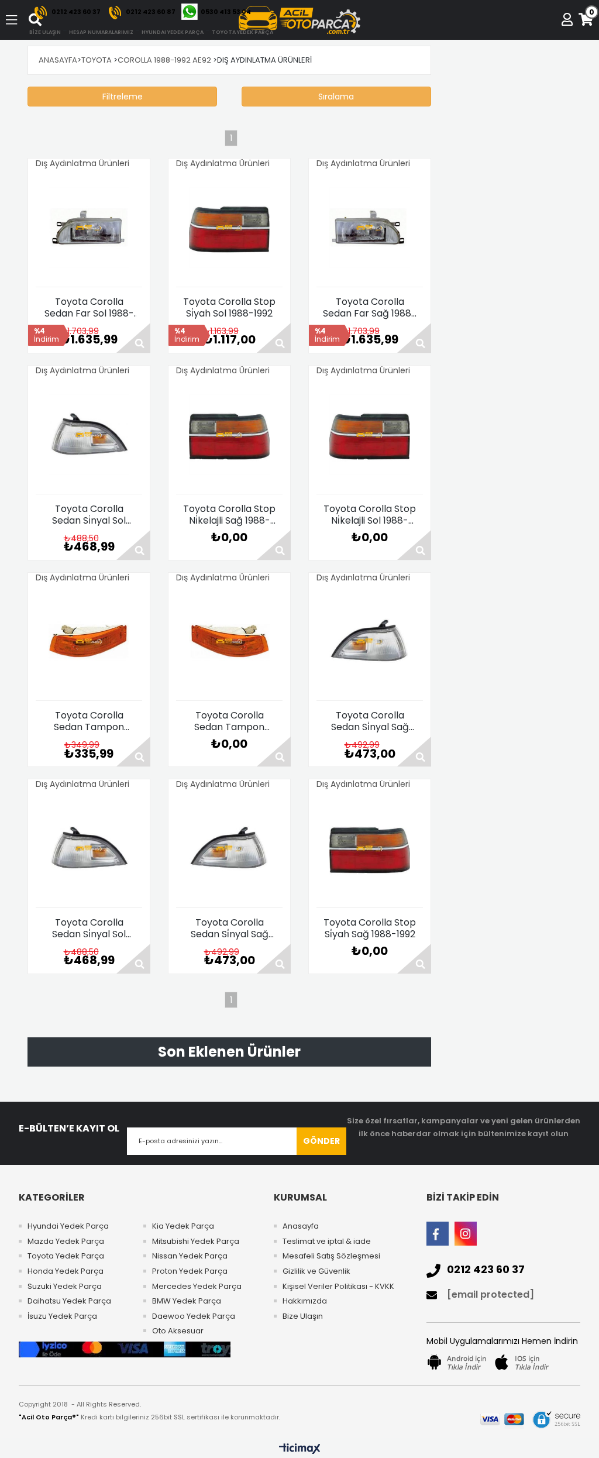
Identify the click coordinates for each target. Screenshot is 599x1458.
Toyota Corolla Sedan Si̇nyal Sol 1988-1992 (89, 515)
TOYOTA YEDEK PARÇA (242, 32)
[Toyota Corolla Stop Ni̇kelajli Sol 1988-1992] (369, 434)
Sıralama (336, 96)
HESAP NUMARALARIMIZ (101, 32)
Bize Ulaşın (303, 1316)
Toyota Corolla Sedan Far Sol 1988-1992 (89, 307)
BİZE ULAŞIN (45, 32)
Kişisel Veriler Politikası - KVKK (338, 1286)
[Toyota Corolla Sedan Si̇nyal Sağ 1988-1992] (369, 641)
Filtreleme (122, 96)
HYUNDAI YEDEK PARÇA (173, 32)
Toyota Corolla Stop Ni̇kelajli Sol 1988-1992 (369, 515)
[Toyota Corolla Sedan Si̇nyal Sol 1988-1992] (89, 434)
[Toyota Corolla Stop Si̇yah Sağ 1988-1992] (369, 848)
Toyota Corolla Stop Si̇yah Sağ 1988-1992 (369, 928)
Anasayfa (301, 1226)
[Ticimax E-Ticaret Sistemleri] (300, 1449)
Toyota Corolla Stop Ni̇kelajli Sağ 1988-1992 (229, 515)
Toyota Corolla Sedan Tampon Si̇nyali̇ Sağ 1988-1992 (89, 721)
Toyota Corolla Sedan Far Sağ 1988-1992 (369, 307)
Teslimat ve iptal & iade (327, 1241)
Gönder (321, 1141)
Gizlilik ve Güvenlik (316, 1271)
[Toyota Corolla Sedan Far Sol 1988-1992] (89, 227)
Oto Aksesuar (178, 1331)
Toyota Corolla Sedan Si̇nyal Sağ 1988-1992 (370, 721)
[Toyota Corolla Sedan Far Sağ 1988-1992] (369, 227)
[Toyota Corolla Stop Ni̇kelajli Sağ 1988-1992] (229, 434)
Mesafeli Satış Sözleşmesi (331, 1256)
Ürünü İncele (133, 338)
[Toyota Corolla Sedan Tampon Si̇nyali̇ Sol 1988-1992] (229, 641)
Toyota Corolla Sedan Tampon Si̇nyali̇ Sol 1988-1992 (229, 721)
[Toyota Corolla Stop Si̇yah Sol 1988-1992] (229, 227)
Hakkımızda (305, 1301)
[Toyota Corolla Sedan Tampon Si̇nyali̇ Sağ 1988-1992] (89, 641)
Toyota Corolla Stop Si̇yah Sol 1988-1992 (229, 307)
